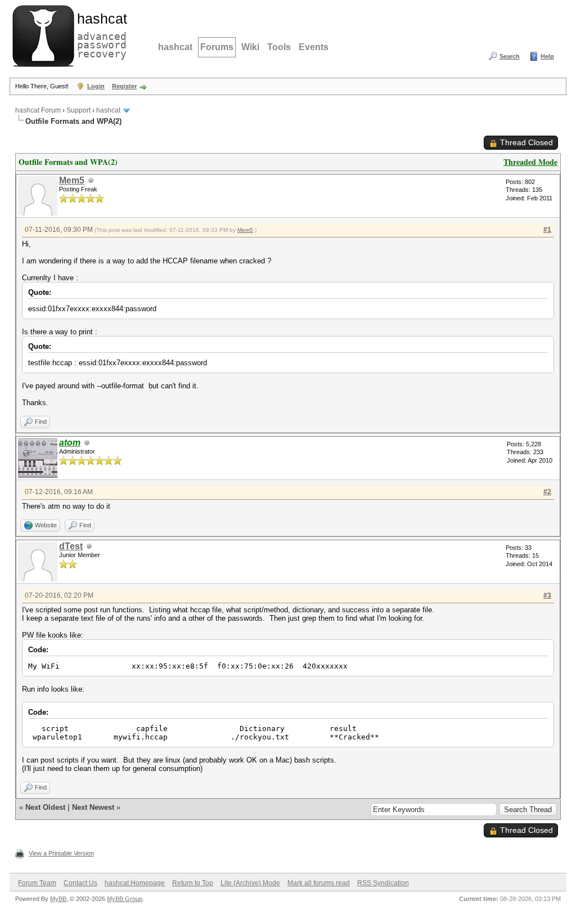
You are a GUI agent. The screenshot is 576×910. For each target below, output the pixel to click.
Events (313, 47)
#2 (547, 492)
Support (78, 110)
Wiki (250, 47)
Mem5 (71, 180)
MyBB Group (124, 898)
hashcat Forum (38, 110)
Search (510, 56)
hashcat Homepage (135, 883)
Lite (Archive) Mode (250, 883)
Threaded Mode (530, 162)
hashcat (175, 47)
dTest (71, 546)
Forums (216, 47)
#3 (547, 595)
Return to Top (192, 883)
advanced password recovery (99, 34)
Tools (279, 47)
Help (547, 56)
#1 (547, 230)
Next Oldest (45, 807)
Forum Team (37, 883)
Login (96, 86)
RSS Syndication (383, 883)
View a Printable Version (61, 853)
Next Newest (93, 807)
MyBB (58, 898)
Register (124, 86)
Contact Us (80, 883)
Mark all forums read (318, 883)
